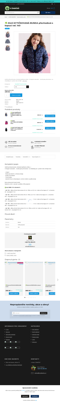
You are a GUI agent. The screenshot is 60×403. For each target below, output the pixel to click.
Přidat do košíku (16, 95)
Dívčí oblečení (35, 329)
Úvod (6, 17)
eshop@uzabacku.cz (30, 246)
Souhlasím (35, 396)
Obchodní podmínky (10, 334)
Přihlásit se (43, 313)
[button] (24, 297)
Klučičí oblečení (35, 332)
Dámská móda (35, 334)
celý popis (24, 80)
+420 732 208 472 (20, 4)
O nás (7, 329)
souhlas (23, 390)
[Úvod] (13, 8)
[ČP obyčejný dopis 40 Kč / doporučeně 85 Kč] (12, 343)
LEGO (33, 339)
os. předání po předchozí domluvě (14, 365)
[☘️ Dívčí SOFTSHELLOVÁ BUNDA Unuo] (6, 122)
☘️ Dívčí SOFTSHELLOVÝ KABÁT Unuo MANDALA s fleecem (17, 129)
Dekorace (34, 342)
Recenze (8, 332)
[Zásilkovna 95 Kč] (7, 349)
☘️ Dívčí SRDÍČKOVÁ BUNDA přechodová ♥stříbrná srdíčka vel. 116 (16, 114)
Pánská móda (35, 337)
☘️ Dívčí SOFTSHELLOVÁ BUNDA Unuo (17, 122)
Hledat (38, 12)
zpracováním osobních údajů (25, 315)
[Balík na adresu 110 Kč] (12, 349)
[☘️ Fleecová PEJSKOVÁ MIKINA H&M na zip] (14, 263)
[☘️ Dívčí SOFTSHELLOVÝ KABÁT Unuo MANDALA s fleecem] (6, 129)
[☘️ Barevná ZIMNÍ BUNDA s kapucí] (34, 262)
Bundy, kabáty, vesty (21, 17)
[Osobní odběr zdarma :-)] (17, 349)
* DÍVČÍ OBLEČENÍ (12, 17)
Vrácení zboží (9, 337)
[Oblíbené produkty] (52, 4)
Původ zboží (10, 214)
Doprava (8, 339)
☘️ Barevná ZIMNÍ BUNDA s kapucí (33, 285)
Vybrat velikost (50, 121)
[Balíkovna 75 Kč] (7, 343)
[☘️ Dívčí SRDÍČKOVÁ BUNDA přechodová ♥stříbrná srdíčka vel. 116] (6, 114)
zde (36, 400)
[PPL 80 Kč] (17, 343)
